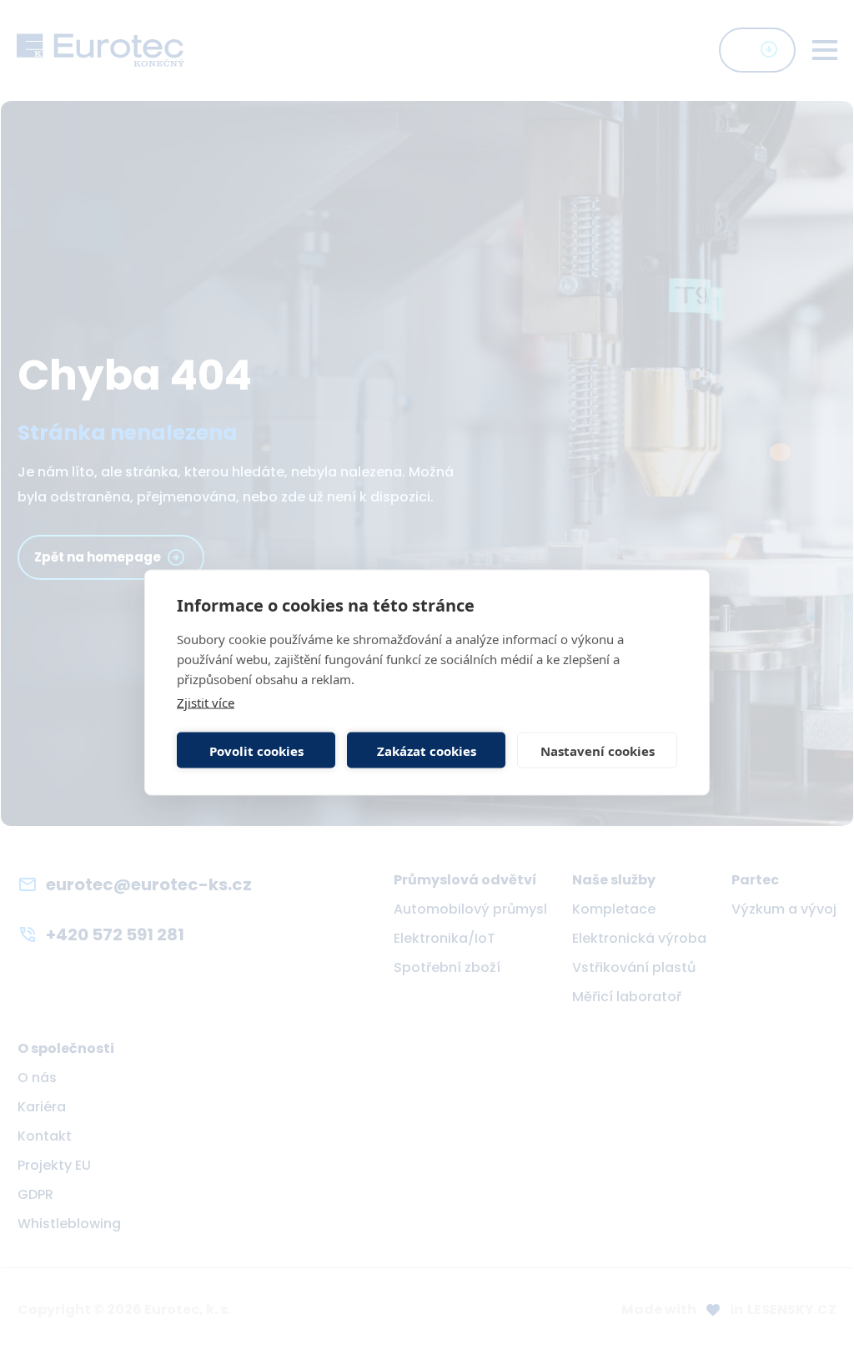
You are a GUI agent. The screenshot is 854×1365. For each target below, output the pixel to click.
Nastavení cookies (597, 750)
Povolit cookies (256, 750)
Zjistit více (205, 702)
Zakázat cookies (426, 750)
